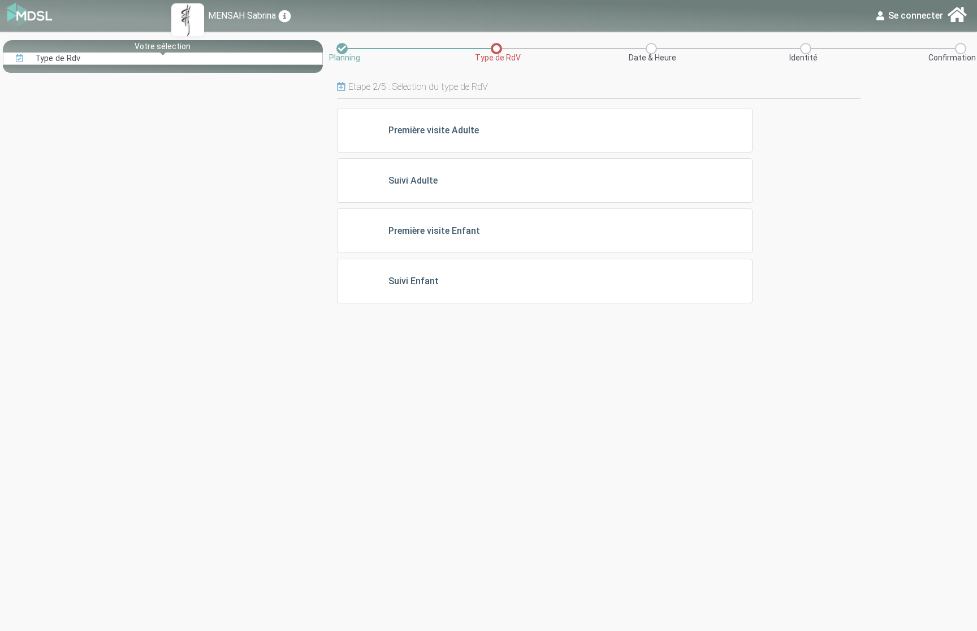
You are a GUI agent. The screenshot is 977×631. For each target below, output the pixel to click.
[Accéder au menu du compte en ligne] (957, 16)
